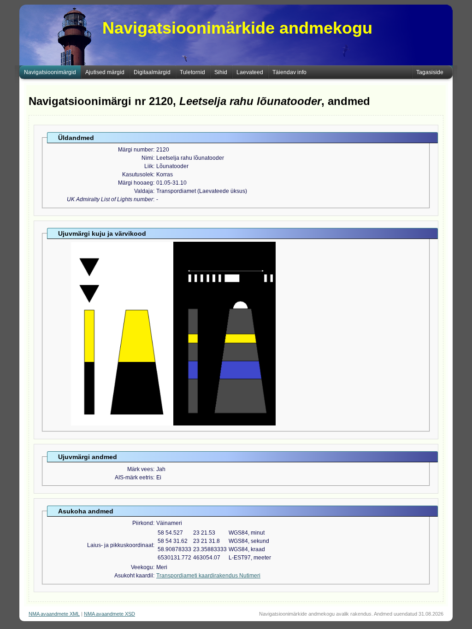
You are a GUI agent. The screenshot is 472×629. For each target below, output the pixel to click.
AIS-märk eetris (134, 477)
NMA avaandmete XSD (109, 614)
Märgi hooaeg (135, 183)
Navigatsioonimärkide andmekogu (237, 27)
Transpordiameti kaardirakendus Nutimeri (208, 575)
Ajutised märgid (104, 72)
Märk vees (140, 469)
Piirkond (142, 523)
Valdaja (143, 191)
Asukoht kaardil (133, 575)
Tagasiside (429, 72)
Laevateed (249, 72)
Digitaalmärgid (152, 72)
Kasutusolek (137, 174)
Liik (148, 166)
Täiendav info (289, 72)
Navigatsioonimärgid (50, 72)
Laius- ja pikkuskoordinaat (120, 545)
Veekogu (142, 567)
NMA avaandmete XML (54, 614)
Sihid (220, 72)
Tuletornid (192, 72)
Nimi (147, 158)
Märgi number (135, 149)
